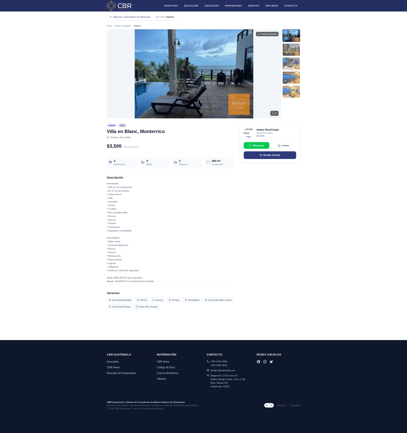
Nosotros (171, 5)
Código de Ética (166, 367)
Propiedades (233, 5)
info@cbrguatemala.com (222, 370)
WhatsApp (258, 145)
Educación (191, 5)
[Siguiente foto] (276, 74)
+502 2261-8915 (218, 365)
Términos (281, 405)
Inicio (109, 26)
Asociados (211, 5)
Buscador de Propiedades (121, 373)
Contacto (291, 5)
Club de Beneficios (167, 373)
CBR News (271, 5)
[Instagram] (265, 362)
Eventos (253, 5)
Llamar (285, 145)
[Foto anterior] (112, 74)
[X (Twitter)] (271, 362)
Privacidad (295, 405)
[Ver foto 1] (291, 35)
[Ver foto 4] (291, 77)
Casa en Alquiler (123, 26)
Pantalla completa (269, 34)
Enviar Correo (271, 155)
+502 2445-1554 (218, 361)
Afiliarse (161, 378)
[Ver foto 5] (291, 91)
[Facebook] (258, 362)
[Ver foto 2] (291, 49)
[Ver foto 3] (291, 63)
